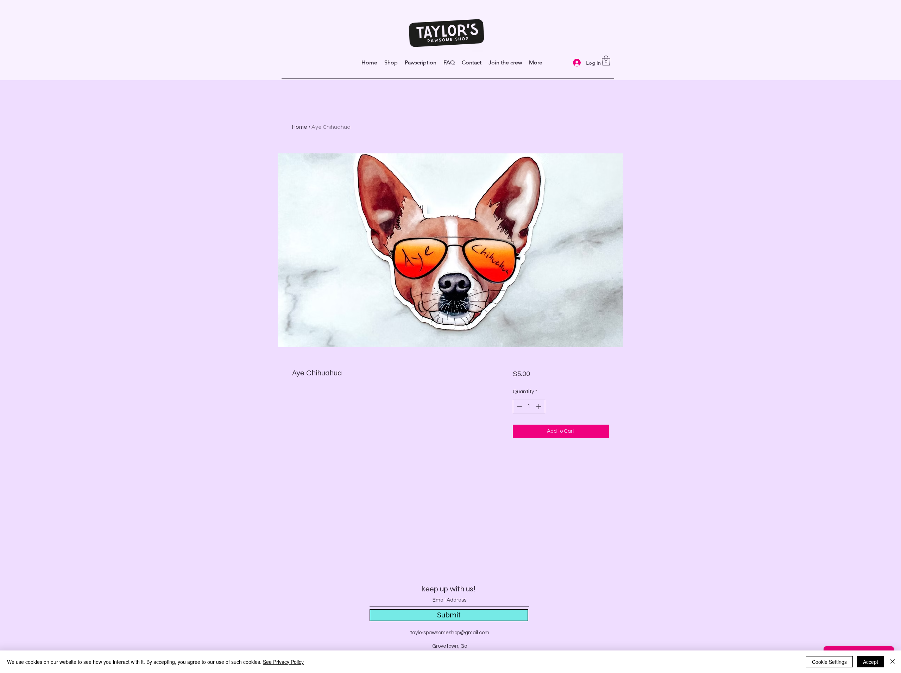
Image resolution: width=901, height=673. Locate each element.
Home (299, 127)
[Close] (892, 661)
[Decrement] (518, 406)
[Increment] (539, 406)
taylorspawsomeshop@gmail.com (449, 632)
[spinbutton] (529, 406)
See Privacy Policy (283, 661)
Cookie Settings (829, 661)
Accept (870, 661)
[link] (606, 61)
